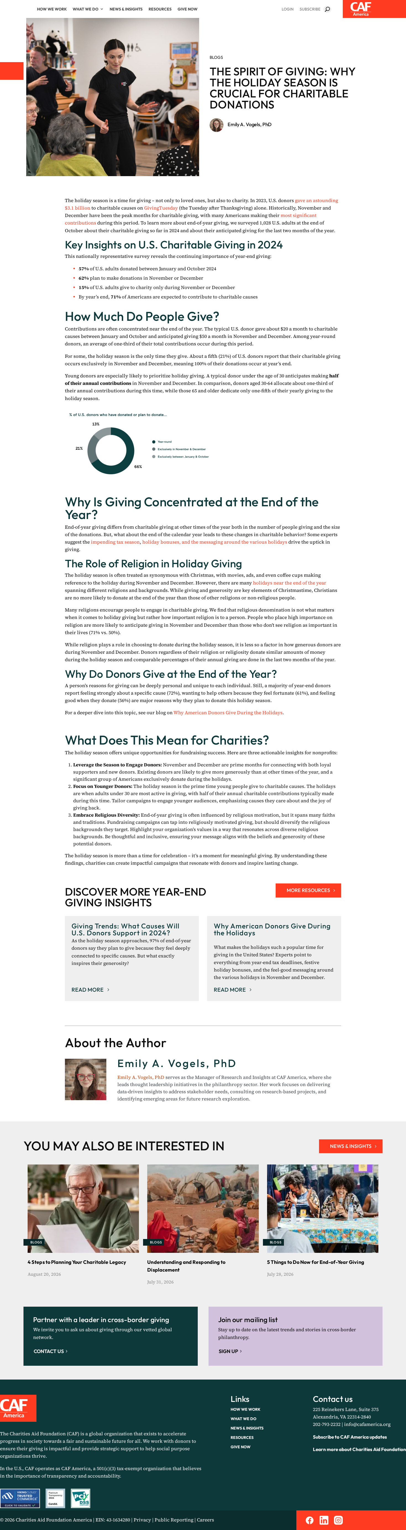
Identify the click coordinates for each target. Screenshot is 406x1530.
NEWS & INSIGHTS (350, 1146)
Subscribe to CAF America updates (350, 1437)
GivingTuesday (161, 208)
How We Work (52, 9)
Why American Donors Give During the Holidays (228, 712)
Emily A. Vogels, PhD (249, 124)
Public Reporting (174, 1519)
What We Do (85, 9)
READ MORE (88, 989)
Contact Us (49, 1351)
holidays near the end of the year (289, 582)
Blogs (216, 57)
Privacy (142, 1519)
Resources (160, 9)
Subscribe (310, 9)
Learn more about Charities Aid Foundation (359, 1449)
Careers (205, 1519)
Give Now (187, 9)
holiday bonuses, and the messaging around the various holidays (214, 542)
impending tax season (115, 542)
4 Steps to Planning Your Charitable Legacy (77, 1262)
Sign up (228, 1351)
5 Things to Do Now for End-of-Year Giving (315, 1262)
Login (288, 9)
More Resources (308, 890)
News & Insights (126, 9)
